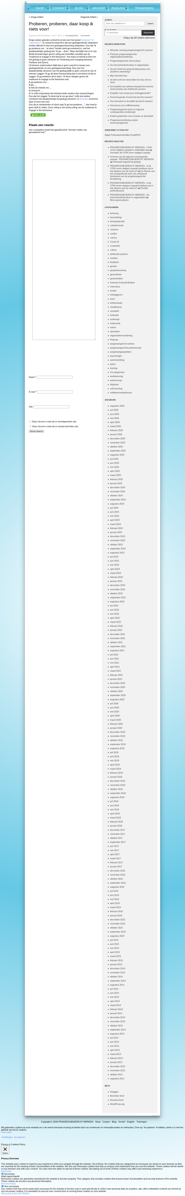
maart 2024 (115, 524)
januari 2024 (116, 532)
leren (112, 299)
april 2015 (115, 952)
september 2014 (118, 981)
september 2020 (118, 695)
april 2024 (115, 520)
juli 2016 (114, 891)
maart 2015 (115, 956)
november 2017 (117, 834)
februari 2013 (116, 1058)
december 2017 (117, 830)
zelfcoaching (116, 388)
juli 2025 (114, 459)
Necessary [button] (6, 1171)
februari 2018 (116, 822)
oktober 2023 (116, 544)
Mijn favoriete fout (118, 76)
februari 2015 (116, 960)
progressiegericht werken (122, 344)
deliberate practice (119, 254)
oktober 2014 (116, 976)
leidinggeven (116, 295)
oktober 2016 (116, 879)
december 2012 (117, 1066)
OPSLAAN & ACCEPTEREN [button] (15, 1193)
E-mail (32, 392)
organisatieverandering (121, 335)
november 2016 (117, 875)
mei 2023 (114, 565)
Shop (40, 8)
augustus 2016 (117, 887)
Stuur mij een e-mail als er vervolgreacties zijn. (54, 421)
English (118, 8)
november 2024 (117, 491)
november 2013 (117, 1021)
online (113, 327)
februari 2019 (116, 773)
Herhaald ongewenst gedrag (126, 162)
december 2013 (117, 1017)
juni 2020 (114, 707)
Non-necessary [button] (8, 1183)
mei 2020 (114, 711)
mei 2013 (114, 1046)
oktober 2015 (116, 928)
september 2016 (118, 883)
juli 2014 (114, 989)
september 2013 (118, 1030)
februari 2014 (116, 1009)
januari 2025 (116, 483)
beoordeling (116, 217)
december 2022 (117, 585)
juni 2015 (114, 944)
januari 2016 (116, 915)
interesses (115, 286)
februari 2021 (116, 675)
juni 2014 (114, 993)
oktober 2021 (116, 642)
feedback (114, 262)
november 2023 (117, 540)
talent (112, 364)
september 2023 (118, 548)
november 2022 (117, 589)
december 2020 (117, 683)
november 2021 (117, 638)
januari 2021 (116, 679)
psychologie (116, 356)
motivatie (114, 315)
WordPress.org (117, 1104)
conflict (113, 234)
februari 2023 (116, 577)
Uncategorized (71, 36)
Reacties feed (116, 1100)
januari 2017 (116, 866)
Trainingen (144, 8)
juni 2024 (114, 512)
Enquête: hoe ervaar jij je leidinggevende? (130, 93)
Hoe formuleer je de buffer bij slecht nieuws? (131, 101)
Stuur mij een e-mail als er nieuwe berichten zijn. (55, 426)
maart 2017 (115, 858)
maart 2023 (115, 573)
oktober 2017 (116, 838)
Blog (79, 8)
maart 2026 (115, 426)
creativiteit (115, 246)
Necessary (9, 1174)
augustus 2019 (117, 748)
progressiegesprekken (121, 352)
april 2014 (115, 1001)
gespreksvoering (118, 270)
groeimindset (116, 278)
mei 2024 (114, 516)
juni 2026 (114, 414)
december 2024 (117, 487)
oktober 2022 (116, 593)
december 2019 (117, 732)
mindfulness (116, 307)
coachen (114, 229)
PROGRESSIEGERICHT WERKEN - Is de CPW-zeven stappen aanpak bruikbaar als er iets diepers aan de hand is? (131, 168)
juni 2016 (114, 895)
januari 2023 (116, 581)
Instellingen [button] (7, 1137)
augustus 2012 (117, 1078)
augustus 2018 (117, 797)
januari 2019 (116, 777)
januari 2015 (116, 964)
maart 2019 (115, 769)
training (113, 368)
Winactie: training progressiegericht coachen (131, 50)
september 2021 (118, 646)
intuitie (113, 291)
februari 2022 (116, 626)
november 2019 (117, 736)
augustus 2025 (117, 455)
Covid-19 (114, 242)
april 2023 (115, 569)
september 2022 (118, 597)
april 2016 (115, 903)
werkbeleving (116, 376)
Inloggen (114, 1092)
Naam (32, 377)
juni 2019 (114, 756)
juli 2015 (114, 940)
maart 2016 (115, 907)
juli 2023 (114, 557)
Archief (98, 8)
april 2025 (115, 471)
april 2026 (115, 422)
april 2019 (115, 765)
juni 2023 (114, 561)
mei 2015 (114, 948)
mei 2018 (114, 809)
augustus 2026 (117, 406)
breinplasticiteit (117, 221)
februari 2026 (116, 430)
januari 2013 (116, 1062)
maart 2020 (115, 720)
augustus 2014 (117, 985)
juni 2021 (114, 659)
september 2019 (118, 744)
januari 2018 (116, 826)
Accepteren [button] (19, 1137)
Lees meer (6, 1132)
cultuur (113, 250)
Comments (85, 36)
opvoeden (115, 331)
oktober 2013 (116, 1025)
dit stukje (84, 99)
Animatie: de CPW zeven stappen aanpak (130, 153)
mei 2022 (114, 614)
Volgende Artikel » (89, 17)
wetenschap (116, 380)
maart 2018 (115, 818)
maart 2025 (115, 475)
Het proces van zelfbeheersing (124, 105)
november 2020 (117, 687)
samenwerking (117, 360)
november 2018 (117, 785)
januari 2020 (116, 728)
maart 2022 (115, 622)
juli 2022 (114, 605)
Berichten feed (117, 1096)
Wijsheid (114, 384)
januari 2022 (116, 630)
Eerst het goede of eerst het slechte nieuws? (131, 97)
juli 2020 (114, 703)
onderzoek (115, 323)
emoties (114, 258)
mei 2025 (114, 467)
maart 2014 (115, 1005)
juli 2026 (114, 410)
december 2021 (117, 634)
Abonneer (148, 32)
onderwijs (114, 319)
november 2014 (117, 972)
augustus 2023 (117, 553)
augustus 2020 (117, 699)
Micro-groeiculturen (119, 200)
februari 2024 (116, 528)
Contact (59, 8)
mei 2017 (114, 850)
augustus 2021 (117, 650)
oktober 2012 (116, 1074)
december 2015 (117, 919)
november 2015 (117, 924)
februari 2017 (116, 862)
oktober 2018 (116, 789)
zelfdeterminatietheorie (121, 393)
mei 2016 (114, 899)
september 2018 (118, 793)
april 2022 (115, 618)
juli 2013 (114, 1038)
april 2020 (115, 716)
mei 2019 (114, 760)
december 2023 (117, 536)
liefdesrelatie (116, 303)
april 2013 (115, 1050)
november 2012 (117, 1070)
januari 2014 (116, 1013)
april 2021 (115, 667)
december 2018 (117, 781)
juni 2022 (114, 610)
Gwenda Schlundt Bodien (122, 282)
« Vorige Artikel (36, 17)
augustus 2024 (117, 504)
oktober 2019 (116, 740)
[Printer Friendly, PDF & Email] (38, 115)
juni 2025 (114, 463)
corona (113, 238)
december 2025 (117, 438)
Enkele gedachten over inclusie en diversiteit (131, 116)
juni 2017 (114, 846)
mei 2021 (114, 663)
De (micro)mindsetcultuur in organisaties (129, 65)
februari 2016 (116, 911)
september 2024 (118, 499)
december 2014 (117, 968)
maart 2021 (115, 671)
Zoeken (108, 20)
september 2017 (118, 842)
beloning (114, 213)
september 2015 (118, 932)
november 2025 (117, 442)
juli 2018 (114, 801)
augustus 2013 (117, 1034)
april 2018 (115, 813)
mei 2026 (114, 418)
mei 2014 (114, 997)
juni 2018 (114, 805)
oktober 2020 (116, 691)
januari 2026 (116, 434)
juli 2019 (114, 752)
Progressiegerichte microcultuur (125, 61)
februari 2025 (116, 479)
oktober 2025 (116, 447)
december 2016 (117, 871)
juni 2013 (114, 1042)
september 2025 (118, 451)
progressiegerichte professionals (125, 348)
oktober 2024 (116, 495)
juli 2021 (114, 655)
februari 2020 (116, 724)
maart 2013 (115, 1054)
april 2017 (115, 854)
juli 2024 (114, 508)
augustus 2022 (117, 601)
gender (113, 266)
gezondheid (115, 274)
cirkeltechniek (116, 225)
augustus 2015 (117, 936)
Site (31, 407)
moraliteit (114, 311)
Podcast (114, 340)
